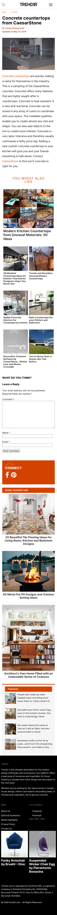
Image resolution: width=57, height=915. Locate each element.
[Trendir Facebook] (7, 475)
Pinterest (36, 815)
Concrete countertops (16, 76)
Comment (8, 399)
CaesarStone (10, 161)
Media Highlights (9, 820)
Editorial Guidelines (10, 815)
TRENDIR (28, 4)
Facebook (37, 811)
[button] (28, 54)
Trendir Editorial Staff (14, 28)
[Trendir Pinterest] (13, 475)
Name (6, 432)
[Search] (3, 4)
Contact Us (6, 828)
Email (6, 441)
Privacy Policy (8, 824)
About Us (5, 811)
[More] (52, 6)
